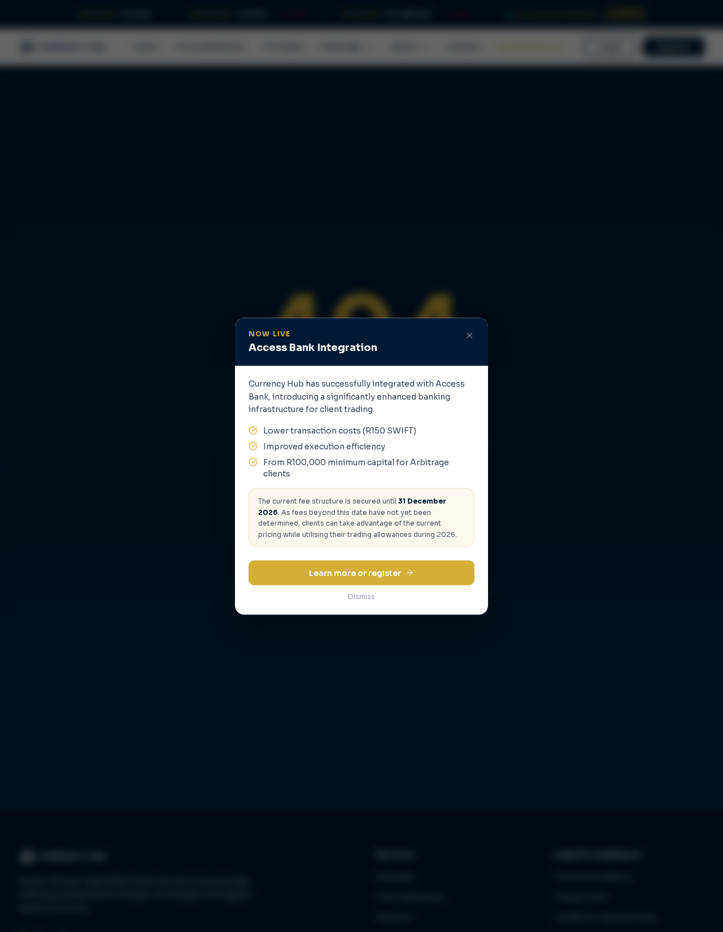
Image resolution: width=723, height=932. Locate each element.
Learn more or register (355, 572)
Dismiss (361, 596)
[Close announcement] (469, 335)
